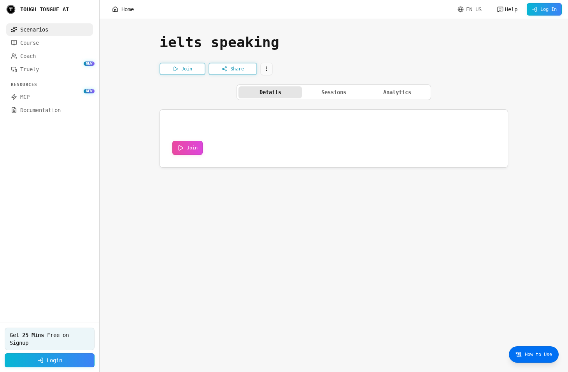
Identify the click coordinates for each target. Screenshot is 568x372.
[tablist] (334, 92)
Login (54, 360)
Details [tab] (270, 92)
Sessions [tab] (333, 92)
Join (192, 148)
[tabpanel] (334, 138)
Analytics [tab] (397, 92)
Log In (548, 9)
